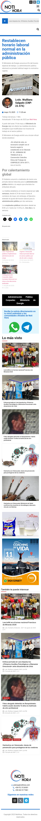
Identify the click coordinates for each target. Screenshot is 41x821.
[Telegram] (38, 2)
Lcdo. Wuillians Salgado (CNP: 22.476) (15, 669)
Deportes (7, 617)
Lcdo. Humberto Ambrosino (12, 627)
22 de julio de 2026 (10, 713)
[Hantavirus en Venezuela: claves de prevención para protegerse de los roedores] (20, 456)
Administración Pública (20, 297)
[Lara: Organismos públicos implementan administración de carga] (9, 246)
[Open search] (39, 10)
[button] (38, 6)
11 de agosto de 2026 (29, 627)
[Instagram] (30, 2)
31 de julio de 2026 (10, 671)
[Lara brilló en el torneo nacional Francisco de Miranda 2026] (20, 355)
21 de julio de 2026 (9, 752)
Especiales (7, 739)
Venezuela (17, 739)
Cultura (6, 656)
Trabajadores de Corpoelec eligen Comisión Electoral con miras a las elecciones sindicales (9, 279)
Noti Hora (33, 119)
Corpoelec (10, 300)
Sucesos (6, 698)
